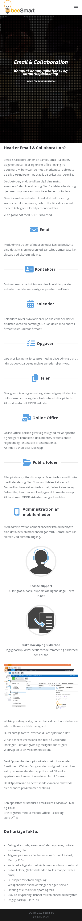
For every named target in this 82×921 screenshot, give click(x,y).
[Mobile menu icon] (76, 7)
